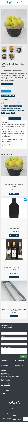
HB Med (14, 186)
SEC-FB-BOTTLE (14, 228)
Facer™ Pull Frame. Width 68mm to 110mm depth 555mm (14, 310)
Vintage (8, 112)
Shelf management (19, 364)
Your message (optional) (6, 347)
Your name (3, 331)
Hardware (3, 108)
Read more (14, 316)
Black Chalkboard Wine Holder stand (14, 267)
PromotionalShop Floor (6, 110)
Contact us (23, 413)
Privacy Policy (5, 413)
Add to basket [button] (14, 193)
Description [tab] (4, 118)
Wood (13, 112)
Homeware (10, 108)
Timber (2, 112)
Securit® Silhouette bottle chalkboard (14, 226)
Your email (3, 336)
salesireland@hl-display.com (7, 390)
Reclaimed (16, 110)
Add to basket (6, 91)
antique (6, 106)
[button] (2, 10)
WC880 (14, 270)
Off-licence (16, 108)
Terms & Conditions (14, 413)
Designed (3, 418)
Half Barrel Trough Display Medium (14, 184)
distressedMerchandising (15, 106)
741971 (14, 312)
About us (3, 364)
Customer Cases (4, 365)
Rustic (21, 110)
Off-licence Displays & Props (13, 102)
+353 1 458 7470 (4, 389)
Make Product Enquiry (8, 95)
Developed (9, 418)
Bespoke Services (19, 365)
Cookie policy (14, 415)
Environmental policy (5, 367)
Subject (2, 341)
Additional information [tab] (15, 118)
